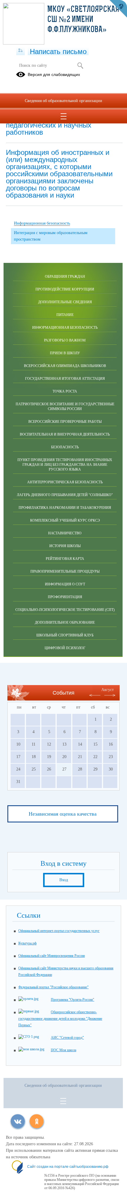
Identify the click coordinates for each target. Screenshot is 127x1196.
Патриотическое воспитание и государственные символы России (65, 406)
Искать (80, 65)
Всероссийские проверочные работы (65, 422)
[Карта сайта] (20, 50)
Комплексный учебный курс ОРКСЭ (65, 520)
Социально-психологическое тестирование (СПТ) (65, 610)
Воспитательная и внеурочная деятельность (65, 434)
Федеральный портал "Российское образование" (53, 987)
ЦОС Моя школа (63, 1050)
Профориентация (65, 597)
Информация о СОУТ (65, 584)
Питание (65, 315)
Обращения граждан (65, 276)
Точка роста (65, 391)
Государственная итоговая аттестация (65, 379)
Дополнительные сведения (65, 302)
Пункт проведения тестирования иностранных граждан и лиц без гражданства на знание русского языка (64, 464)
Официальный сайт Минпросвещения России (51, 956)
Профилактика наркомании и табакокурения (65, 508)
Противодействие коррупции (64, 289)
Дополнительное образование (65, 622)
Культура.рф (27, 943)
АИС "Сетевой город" (67, 1037)
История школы (65, 546)
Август (107, 689)
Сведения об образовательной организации (63, 101)
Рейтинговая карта (65, 559)
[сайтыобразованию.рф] (118, 9)
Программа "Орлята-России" (72, 1000)
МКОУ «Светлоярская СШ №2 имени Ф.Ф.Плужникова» (83, 20)
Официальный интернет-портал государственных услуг (59, 931)
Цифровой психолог (65, 648)
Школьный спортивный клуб (65, 635)
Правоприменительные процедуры (65, 571)
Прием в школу (65, 353)
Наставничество (65, 533)
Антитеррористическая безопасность (65, 482)
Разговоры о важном (65, 340)
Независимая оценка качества (63, 814)
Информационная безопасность (65, 327)
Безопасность (65, 447)
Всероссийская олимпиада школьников (65, 366)
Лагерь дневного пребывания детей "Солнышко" (65, 495)
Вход (63, 880)
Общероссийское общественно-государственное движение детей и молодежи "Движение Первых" (60, 1018)
